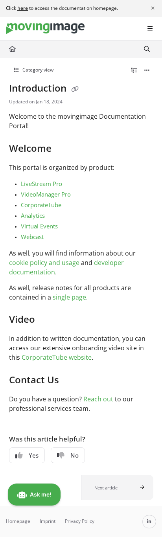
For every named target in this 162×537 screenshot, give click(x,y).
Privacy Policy (79, 521)
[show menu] (150, 28)
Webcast (32, 237)
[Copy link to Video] (47, 320)
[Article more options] (147, 70)
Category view (37, 69)
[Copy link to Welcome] (63, 149)
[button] (117, 487)
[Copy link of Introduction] (75, 89)
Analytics (33, 215)
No (74, 455)
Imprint (47, 521)
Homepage (18, 521)
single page (69, 297)
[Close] (152, 8)
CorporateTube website (57, 357)
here (22, 8)
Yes (34, 455)
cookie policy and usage (44, 262)
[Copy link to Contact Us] (71, 380)
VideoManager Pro (46, 194)
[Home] (45, 29)
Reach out (98, 399)
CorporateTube (41, 205)
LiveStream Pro (41, 184)
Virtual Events (39, 226)
